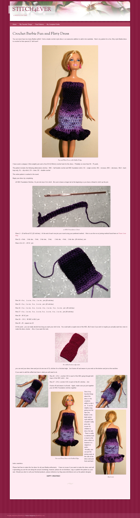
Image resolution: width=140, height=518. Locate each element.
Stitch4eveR (31, 9)
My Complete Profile (53, 24)
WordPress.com (40, 515)
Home (14, 24)
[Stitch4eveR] (66, 11)
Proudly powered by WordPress (15, 515)
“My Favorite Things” (25, 24)
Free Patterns (39, 24)
